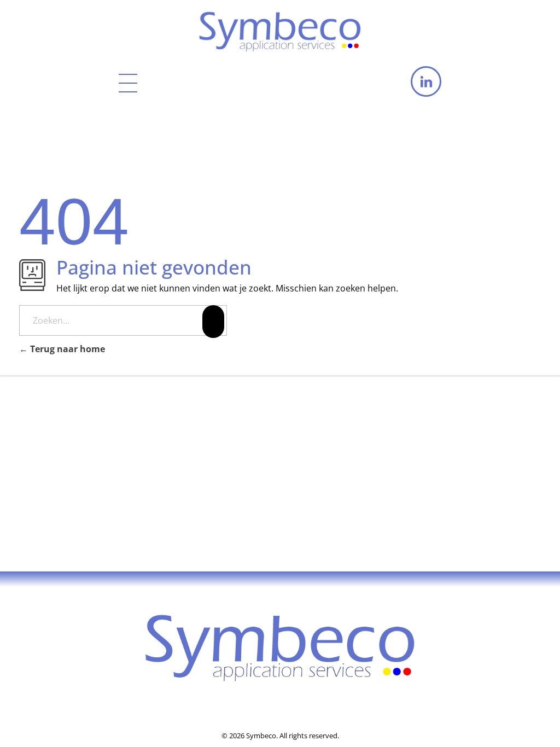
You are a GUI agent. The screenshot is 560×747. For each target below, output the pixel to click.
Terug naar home (66, 349)
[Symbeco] (280, 28)
